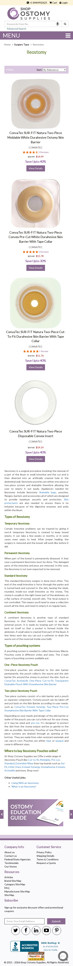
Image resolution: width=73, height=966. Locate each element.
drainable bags (47, 492)
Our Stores (10, 866)
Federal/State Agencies (17, 859)
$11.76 (40, 355)
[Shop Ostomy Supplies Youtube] (46, 930)
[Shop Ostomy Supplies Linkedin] (36, 930)
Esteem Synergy (31, 766)
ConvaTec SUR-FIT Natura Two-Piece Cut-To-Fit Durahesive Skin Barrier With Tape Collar (35, 336)
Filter (10, 69)
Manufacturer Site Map (17, 891)
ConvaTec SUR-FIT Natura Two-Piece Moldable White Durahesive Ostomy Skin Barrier (35, 137)
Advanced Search (16, 28)
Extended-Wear (24, 763)
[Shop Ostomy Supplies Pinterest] (56, 930)
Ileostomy (36, 52)
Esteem (60, 766)
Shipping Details (45, 855)
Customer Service (48, 847)
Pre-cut (55, 759)
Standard (9, 763)
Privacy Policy (44, 852)
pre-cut (35, 722)
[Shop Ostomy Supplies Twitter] (15, 930)
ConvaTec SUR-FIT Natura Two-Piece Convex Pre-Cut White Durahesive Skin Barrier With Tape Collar (36, 236)
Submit (56, 921)
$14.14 (40, 447)
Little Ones (14, 766)
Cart (54, 2)
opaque (59, 740)
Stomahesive (48, 766)
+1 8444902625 (38, 2)
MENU (11, 35)
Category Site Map (14, 884)
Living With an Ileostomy (25, 782)
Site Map (9, 895)
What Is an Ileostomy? (24, 786)
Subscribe (11, 900)
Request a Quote (46, 862)
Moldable (45, 759)
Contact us (10, 855)
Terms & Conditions (47, 859)
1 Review (43, 351)
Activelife (9, 770)
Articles (8, 877)
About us (9, 852)
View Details (36, 168)
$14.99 (40, 156)
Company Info (14, 847)
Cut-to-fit (33, 759)
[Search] (65, 24)
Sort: (39, 69)
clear (48, 740)
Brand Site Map (12, 880)
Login (65, 2)
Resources (11, 872)
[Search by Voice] (57, 24)
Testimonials (11, 862)
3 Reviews (43, 152)
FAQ (6, 887)
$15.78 (40, 255)
